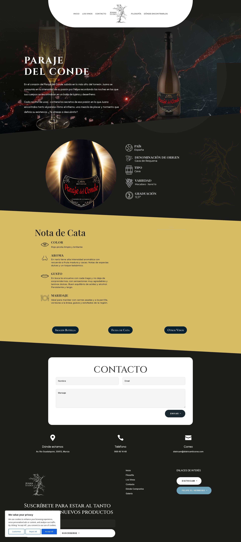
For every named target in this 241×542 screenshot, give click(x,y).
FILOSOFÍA (136, 14)
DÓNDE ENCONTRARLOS (156, 14)
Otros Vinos (175, 330)
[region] (32, 524)
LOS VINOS (87, 14)
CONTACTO (100, 14)
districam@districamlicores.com (188, 451)
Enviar (174, 413)
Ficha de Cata (120, 330)
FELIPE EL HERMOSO (193, 490)
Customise (16, 531)
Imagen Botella (65, 330)
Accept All (49, 531)
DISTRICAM (188, 481)
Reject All (33, 531)
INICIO (76, 14)
